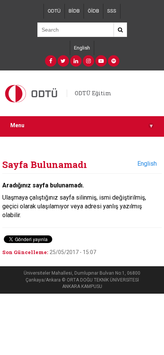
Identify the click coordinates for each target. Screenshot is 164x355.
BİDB (74, 11)
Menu (81, 125)
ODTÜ (54, 11)
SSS (111, 11)
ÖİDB (93, 11)
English (82, 48)
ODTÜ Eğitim (93, 93)
